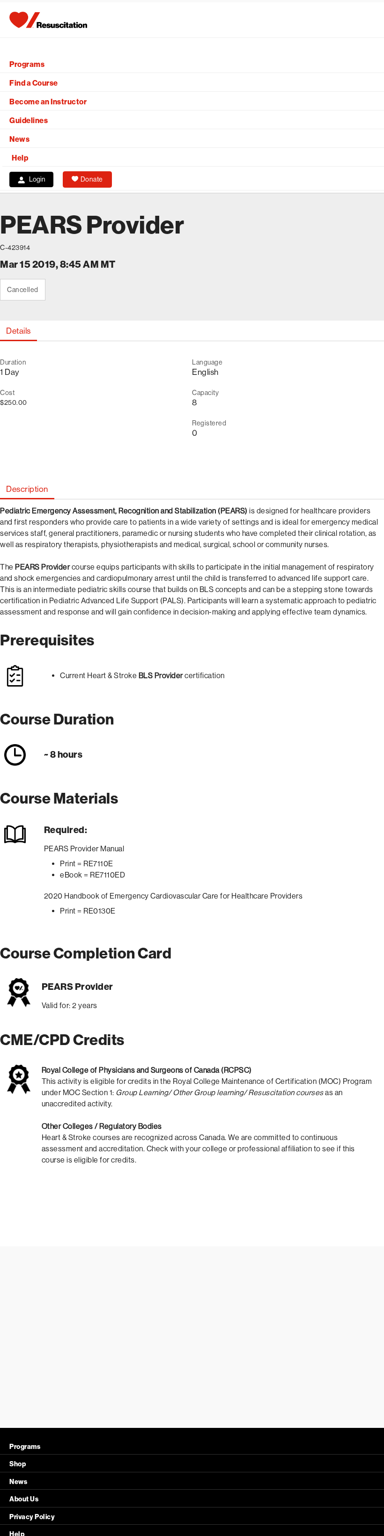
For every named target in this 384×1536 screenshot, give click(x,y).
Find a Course (33, 83)
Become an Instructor (48, 101)
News (19, 139)
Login (37, 179)
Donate (92, 179)
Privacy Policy (32, 1517)
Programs (26, 64)
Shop (17, 1464)
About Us (23, 1499)
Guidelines (28, 120)
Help (20, 158)
